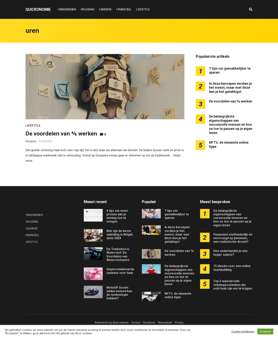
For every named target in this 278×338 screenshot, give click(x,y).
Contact (136, 322)
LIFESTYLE (143, 9)
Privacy (179, 322)
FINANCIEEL (124, 9)
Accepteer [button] (265, 331)
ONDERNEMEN (67, 9)
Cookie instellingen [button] (243, 331)
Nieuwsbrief (165, 322)
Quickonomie (38, 9)
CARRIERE (105, 9)
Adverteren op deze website (112, 322)
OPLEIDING (87, 9)
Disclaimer (149, 322)
